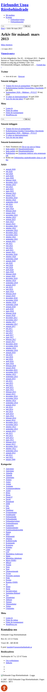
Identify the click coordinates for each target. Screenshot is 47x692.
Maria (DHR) (11, 560)
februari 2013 (11, 442)
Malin (8, 556)
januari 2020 (10, 276)
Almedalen (10, 477)
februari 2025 (11, 193)
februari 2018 (11, 313)
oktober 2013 (11, 427)
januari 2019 (10, 296)
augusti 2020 (11, 261)
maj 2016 (9, 359)
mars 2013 (10, 440)
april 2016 (9, 361)
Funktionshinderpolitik (14, 530)
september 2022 (12, 230)
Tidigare (9, 600)
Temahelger (10, 597)
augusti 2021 (11, 241)
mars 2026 (10, 178)
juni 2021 (9, 246)
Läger (8, 549)
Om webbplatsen (12, 661)
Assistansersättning (13, 488)
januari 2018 (10, 315)
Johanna (9, 539)
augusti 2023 (11, 219)
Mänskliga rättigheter (14, 558)
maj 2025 (9, 187)
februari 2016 (11, 366)
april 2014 (9, 414)
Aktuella (9, 473)
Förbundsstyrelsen (17, 20)
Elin (7, 506)
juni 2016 (9, 357)
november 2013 (12, 425)
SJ (7, 584)
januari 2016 (10, 368)
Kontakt (9, 17)
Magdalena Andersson (14, 554)
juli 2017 (9, 329)
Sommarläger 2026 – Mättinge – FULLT (21, 92)
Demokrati (10, 501)
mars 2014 (10, 416)
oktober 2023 (11, 217)
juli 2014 (9, 407)
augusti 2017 (11, 326)
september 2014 (12, 403)
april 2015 (9, 387)
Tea (7, 595)
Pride (8, 578)
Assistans (9, 486)
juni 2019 (9, 289)
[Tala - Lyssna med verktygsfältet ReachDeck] (4, 688)
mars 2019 (10, 291)
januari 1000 (10, 459)
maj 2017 (9, 333)
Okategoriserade (12, 571)
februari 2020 (11, 274)
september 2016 (12, 350)
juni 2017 (9, 331)
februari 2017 (11, 339)
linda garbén (10, 149)
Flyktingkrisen (11, 512)
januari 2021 (10, 252)
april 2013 (9, 438)
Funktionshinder (12, 528)
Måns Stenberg (6, 45)
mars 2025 (10, 191)
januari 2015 (10, 394)
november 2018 (12, 300)
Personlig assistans (13, 576)
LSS (7, 552)
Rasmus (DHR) (12, 582)
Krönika (9, 547)
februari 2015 (11, 392)
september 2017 (12, 324)
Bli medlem (10, 15)
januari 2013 (10, 444)
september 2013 (12, 429)
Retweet (21, 76)
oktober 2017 (11, 322)
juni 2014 (9, 409)
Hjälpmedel (10, 536)
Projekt (8, 580)
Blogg (8, 495)
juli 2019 (9, 287)
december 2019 (11, 278)
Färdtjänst (9, 510)
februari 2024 (11, 211)
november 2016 (12, 346)
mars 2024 (10, 209)
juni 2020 (9, 265)
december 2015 (11, 370)
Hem (3, 28)
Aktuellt (9, 475)
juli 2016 (9, 355)
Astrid (8, 491)
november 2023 (12, 215)
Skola (8, 589)
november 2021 (12, 235)
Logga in (9, 108)
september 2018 (12, 305)
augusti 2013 (11, 431)
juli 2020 (9, 263)
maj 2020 (9, 267)
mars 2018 (10, 311)
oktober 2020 (11, 257)
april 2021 (9, 250)
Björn (8, 493)
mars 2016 (10, 363)
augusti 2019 (11, 285)
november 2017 (12, 320)
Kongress (9, 545)
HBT (8, 534)
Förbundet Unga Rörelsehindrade (14, 7)
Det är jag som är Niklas (31, 147)
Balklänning (10, 153)
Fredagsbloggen (12, 523)
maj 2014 (9, 411)
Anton (8, 482)
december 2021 (11, 233)
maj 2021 (9, 248)
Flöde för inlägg (12, 110)
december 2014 (11, 396)
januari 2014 (10, 420)
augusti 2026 (11, 169)
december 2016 (11, 344)
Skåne (8, 587)
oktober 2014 (11, 401)
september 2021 (12, 239)
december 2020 (11, 254)
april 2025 (9, 189)
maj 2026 (9, 174)
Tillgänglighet (11, 604)
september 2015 (12, 377)
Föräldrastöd (10, 515)
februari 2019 (11, 294)
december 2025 (11, 182)
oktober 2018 (11, 302)
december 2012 (11, 446)
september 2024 (12, 202)
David (8, 499)
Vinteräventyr (8, 53)
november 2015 (12, 372)
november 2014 (12, 398)
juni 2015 (9, 383)
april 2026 (9, 176)
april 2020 (9, 270)
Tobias (8, 606)
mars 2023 (10, 222)
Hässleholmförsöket (26, 149)
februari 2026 (11, 180)
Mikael (8, 563)
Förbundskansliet (17, 22)
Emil (7, 508)
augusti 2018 (11, 307)
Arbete (8, 484)
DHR (8, 504)
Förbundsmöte (11, 519)
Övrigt (8, 573)
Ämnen (8, 480)
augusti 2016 (11, 353)
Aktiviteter (10, 469)
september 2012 (12, 451)
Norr (7, 569)
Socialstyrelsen (11, 591)
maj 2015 (9, 385)
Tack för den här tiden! (14, 99)
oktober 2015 (11, 374)
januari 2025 (10, 195)
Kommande (10, 543)
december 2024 (11, 198)
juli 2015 (9, 381)
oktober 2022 (11, 228)
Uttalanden (10, 608)
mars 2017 (10, 337)
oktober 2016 (11, 348)
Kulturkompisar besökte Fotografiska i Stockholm (25, 88)
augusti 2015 (11, 379)
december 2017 (11, 318)
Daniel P (9, 497)
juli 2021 (9, 243)
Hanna (8, 532)
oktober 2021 (11, 237)
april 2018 (9, 309)
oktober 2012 (11, 449)
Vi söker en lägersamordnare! (17, 97)
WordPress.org (11, 115)
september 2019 (12, 283)
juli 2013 (9, 433)
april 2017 (9, 335)
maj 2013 (9, 435)
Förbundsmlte (11, 517)
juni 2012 (9, 457)
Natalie (8, 565)
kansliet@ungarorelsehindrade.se (19, 647)
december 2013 (11, 422)
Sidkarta (9, 663)
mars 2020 (10, 272)
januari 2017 (10, 342)
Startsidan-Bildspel (13, 593)
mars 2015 (10, 390)
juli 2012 (9, 455)
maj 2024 (9, 206)
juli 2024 (9, 204)
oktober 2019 (11, 281)
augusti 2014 (11, 405)
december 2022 (11, 226)
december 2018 (11, 298)
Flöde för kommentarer (14, 113)
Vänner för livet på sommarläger (18, 86)
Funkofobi (10, 525)
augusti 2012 (11, 453)
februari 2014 (11, 418)
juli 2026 (9, 171)
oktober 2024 (11, 200)
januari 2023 (10, 224)
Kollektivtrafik (11, 541)
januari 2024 (10, 213)
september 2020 (12, 259)
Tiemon (9, 602)
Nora (8, 567)
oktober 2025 (11, 185)
